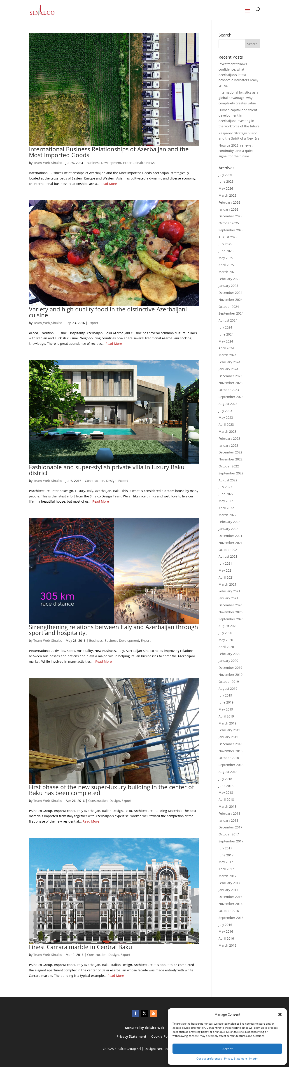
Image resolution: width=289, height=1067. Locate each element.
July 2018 (225, 779)
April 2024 (226, 348)
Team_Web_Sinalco (47, 163)
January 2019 (228, 737)
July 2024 (225, 327)
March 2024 (227, 355)
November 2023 (230, 383)
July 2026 (225, 174)
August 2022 (228, 480)
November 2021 (230, 542)
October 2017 (229, 834)
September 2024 (231, 313)
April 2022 (226, 508)
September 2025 (231, 230)
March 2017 (227, 876)
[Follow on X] (144, 1013)
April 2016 (226, 938)
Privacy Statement (235, 1058)
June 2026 (226, 181)
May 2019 (226, 709)
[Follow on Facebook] (135, 1013)
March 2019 (227, 723)
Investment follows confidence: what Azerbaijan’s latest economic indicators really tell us (238, 74)
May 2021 (226, 570)
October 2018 (229, 758)
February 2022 (229, 522)
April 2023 (226, 424)
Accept (227, 1048)
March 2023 (227, 431)
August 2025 (228, 237)
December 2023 (230, 376)
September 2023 (231, 397)
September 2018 (231, 765)
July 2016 (225, 924)
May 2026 (226, 188)
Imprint (253, 1058)
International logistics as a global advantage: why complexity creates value (238, 97)
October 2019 (229, 681)
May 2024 (226, 341)
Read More (108, 184)
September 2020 (231, 619)
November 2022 (230, 459)
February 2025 (229, 279)
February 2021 (229, 591)
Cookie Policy (162, 1037)
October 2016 (229, 910)
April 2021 (226, 577)
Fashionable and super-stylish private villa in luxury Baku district (106, 470)
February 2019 (229, 730)
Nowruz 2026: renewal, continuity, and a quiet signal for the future (236, 150)
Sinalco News (145, 163)
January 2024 (228, 369)
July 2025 (225, 244)
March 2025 (227, 272)
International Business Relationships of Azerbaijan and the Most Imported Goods (109, 152)
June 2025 (226, 251)
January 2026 (228, 209)
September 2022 (231, 473)
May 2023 (226, 417)
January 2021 (228, 598)
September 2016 (231, 917)
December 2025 (230, 216)
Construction (94, 480)
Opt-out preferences (209, 1058)
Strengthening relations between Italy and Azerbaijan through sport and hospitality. (113, 630)
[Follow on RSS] (153, 1013)
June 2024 (226, 334)
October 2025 (229, 223)
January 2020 (228, 660)
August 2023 (228, 404)
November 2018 (230, 751)
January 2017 (228, 890)
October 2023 (229, 390)
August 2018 (228, 772)
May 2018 (226, 792)
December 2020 (230, 605)
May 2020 (226, 640)
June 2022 (226, 494)
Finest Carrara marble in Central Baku (80, 947)
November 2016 (230, 903)
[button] (280, 1014)
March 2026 (227, 195)
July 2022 (225, 487)
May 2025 (226, 258)
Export (128, 163)
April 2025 (226, 265)
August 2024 (228, 320)
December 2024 (230, 292)
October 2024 (229, 306)
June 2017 (226, 855)
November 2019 (230, 674)
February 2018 (229, 813)
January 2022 (228, 529)
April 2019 (226, 716)
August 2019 (228, 688)
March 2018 (227, 806)
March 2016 (227, 945)
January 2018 (228, 820)
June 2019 (226, 702)
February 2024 (229, 362)
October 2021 (229, 549)
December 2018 (230, 744)
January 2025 (228, 285)
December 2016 (230, 897)
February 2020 (229, 654)
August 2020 (228, 626)
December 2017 (230, 827)
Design (111, 480)
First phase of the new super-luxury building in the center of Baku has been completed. (111, 790)
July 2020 (225, 633)
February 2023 (229, 438)
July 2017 (225, 848)
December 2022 (230, 452)
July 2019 (225, 695)
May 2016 (226, 931)
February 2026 (229, 202)
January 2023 (228, 445)
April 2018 (226, 799)
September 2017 (231, 841)
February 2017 (229, 883)
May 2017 (226, 862)
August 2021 (228, 556)
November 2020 (230, 612)
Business (96, 640)
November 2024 (230, 299)
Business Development (104, 163)
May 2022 (226, 501)
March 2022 (227, 515)
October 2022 (229, 466)
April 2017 (226, 869)
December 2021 (230, 536)
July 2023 (225, 411)
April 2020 (226, 647)
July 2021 (225, 563)
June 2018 (226, 786)
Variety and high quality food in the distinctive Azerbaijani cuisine (108, 312)
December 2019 (230, 667)
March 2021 (227, 584)
